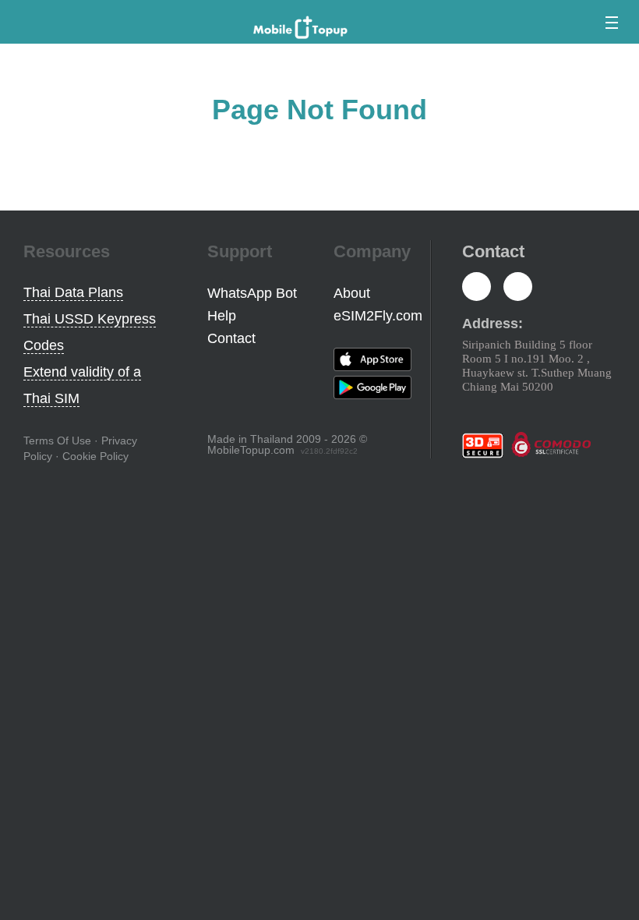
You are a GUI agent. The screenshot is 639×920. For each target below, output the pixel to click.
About (352, 293)
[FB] (476, 287)
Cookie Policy (95, 456)
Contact (231, 338)
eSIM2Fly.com (378, 316)
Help (221, 316)
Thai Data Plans (73, 292)
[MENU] (608, 22)
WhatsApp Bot (252, 293)
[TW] (517, 287)
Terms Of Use (57, 440)
